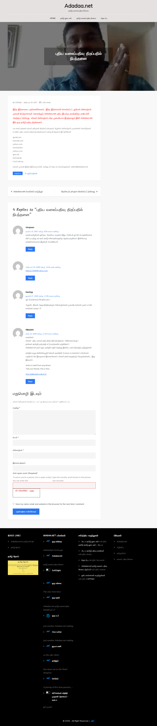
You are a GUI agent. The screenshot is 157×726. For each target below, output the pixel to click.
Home (52, 18)
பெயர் (16, 437)
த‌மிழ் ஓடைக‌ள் (66, 18)
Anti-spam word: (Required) (25, 473)
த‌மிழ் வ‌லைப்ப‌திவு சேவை (86, 18)
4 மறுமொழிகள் (30, 173)
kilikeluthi (30, 329)
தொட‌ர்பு (104, 18)
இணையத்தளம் (19, 463)
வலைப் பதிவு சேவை (125, 559)
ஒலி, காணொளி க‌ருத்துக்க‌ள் (93, 575)
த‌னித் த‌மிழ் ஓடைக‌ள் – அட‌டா (90, 545)
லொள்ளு (29, 292)
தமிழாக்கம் (121, 553)
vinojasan (30, 227)
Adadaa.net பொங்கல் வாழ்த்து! (28, 191)
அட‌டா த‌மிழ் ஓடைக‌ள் (90, 541)
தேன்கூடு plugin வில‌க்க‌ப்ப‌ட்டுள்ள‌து (78, 191)
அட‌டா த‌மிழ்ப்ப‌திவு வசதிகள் (92, 551)
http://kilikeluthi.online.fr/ (36, 374)
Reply (30, 249)
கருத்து (16, 408)
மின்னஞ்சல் (18, 450)
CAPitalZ (18, 102)
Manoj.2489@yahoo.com (37, 270)
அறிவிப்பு (17, 173)
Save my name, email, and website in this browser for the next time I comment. (50, 504)
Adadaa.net (79, 5)
